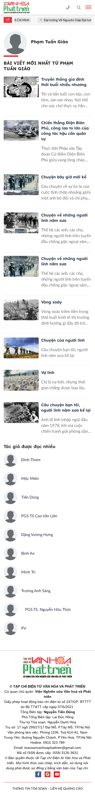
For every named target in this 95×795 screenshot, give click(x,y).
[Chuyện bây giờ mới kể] (21, 184)
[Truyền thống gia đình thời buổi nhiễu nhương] (21, 87)
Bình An (28, 553)
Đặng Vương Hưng (37, 535)
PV (23, 628)
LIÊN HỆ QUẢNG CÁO (66, 788)
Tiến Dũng (30, 497)
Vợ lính (47, 372)
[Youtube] (57, 774)
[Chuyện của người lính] (21, 347)
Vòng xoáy (51, 302)
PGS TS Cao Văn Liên (39, 516)
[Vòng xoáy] (21, 309)
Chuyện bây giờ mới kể (63, 176)
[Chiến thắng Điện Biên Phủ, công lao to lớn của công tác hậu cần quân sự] (21, 130)
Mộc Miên (30, 479)
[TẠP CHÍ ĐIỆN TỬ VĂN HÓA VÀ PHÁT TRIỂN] (21, 7)
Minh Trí (28, 572)
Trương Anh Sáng (35, 591)
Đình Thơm (30, 460)
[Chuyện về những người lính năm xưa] (21, 222)
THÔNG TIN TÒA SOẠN (29, 788)
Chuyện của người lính (63, 340)
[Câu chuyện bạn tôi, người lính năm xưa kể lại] (21, 412)
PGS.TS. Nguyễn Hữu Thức (46, 610)
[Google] (47, 774)
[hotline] (68, 7)
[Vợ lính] (21, 380)
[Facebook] (38, 774)
